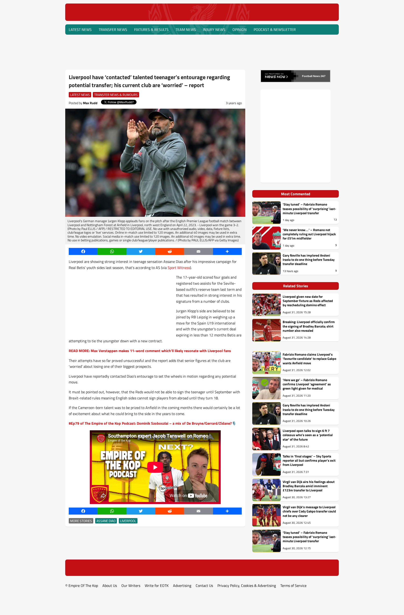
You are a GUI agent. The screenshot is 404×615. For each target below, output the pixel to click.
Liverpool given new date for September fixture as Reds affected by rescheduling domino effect (308, 301)
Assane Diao (106, 520)
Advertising (182, 585)
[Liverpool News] (202, 19)
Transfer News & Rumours (116, 94)
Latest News (80, 29)
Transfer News (113, 29)
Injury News (214, 29)
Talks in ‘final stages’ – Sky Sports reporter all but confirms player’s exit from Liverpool (309, 460)
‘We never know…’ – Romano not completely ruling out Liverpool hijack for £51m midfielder (309, 234)
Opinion (239, 29)
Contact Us (204, 585)
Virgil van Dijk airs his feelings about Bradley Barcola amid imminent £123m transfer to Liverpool (309, 486)
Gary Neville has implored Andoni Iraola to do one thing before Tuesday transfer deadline (309, 259)
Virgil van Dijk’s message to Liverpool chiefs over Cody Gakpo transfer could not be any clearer (309, 511)
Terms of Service (293, 585)
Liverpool (128, 520)
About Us (109, 585)
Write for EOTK (157, 585)
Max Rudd (90, 102)
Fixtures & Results (151, 29)
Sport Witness (179, 267)
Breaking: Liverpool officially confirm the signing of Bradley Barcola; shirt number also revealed (309, 326)
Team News (186, 29)
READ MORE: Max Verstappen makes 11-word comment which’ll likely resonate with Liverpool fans (150, 351)
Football (307, 76)
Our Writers (130, 585)
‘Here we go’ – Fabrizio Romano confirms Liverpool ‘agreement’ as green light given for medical (307, 384)
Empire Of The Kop (83, 585)
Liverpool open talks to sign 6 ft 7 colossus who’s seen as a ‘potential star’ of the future (308, 435)
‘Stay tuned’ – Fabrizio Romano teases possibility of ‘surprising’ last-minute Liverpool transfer (309, 208)
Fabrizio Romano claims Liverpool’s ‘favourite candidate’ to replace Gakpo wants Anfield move (309, 358)
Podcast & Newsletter (275, 29)
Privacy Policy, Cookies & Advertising (246, 585)
